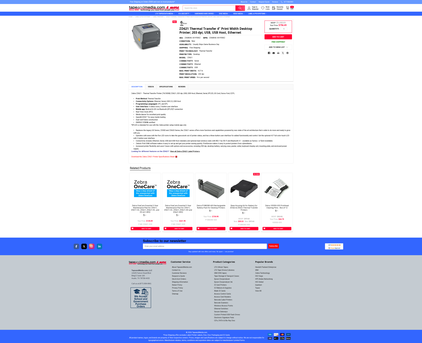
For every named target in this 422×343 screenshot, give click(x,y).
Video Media (238, 14)
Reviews (275, 2)
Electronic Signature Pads (224, 318)
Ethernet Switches (221, 309)
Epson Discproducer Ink (223, 282)
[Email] (274, 53)
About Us (244, 2)
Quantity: (274, 29)
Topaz (257, 288)
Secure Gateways (221, 312)
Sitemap (175, 294)
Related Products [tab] (140, 168)
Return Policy (177, 285)
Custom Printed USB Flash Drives (227, 315)
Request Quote (264, 2)
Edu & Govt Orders (179, 279)
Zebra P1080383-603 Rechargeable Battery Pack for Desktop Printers (211, 206)
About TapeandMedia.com (182, 267)
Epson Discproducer (222, 279)
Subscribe (273, 246)
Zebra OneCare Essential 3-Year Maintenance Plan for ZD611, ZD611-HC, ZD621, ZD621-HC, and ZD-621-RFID (145, 208)
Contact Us (176, 270)
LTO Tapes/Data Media (164, 14)
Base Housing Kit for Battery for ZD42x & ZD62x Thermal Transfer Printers (244, 207)
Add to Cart (146, 229)
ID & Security (183, 14)
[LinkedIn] (99, 246)
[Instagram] (92, 246)
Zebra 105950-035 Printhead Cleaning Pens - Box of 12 (277, 206)
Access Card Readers (222, 297)
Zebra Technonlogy (262, 273)
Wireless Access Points (223, 306)
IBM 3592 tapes (220, 273)
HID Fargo (259, 276)
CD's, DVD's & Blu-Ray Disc (224, 320)
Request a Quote (178, 276)
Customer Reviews (179, 273)
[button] (148, 298)
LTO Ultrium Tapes (221, 267)
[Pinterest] (287, 53)
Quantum (258, 285)
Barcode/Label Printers (223, 300)
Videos (151, 87)
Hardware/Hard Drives (204, 14)
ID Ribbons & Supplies (223, 288)
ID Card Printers (220, 285)
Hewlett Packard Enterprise (265, 267)
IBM (256, 270)
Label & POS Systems (256, 14)
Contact (253, 2)
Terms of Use (177, 291)
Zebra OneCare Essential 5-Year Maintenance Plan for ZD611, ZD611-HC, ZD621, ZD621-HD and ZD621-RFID (178, 208)
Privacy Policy (177, 288)
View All (258, 291)
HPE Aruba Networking (264, 279)
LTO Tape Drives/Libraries (224, 270)
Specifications (166, 87)
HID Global (259, 282)
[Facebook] (269, 53)
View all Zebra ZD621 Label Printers (185, 151)
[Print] (278, 53)
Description (136, 87)
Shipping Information (180, 282)
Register (255, 9)
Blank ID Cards (220, 291)
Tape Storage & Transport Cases (226, 276)
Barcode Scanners (221, 303)
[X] (283, 53)
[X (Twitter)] (84, 246)
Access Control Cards (222, 294)
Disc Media (223, 14)
